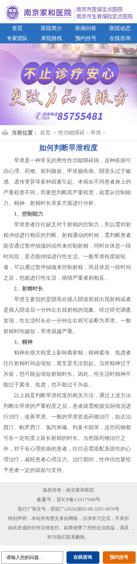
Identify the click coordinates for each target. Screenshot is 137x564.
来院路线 (51, 38)
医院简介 (51, 28)
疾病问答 (85, 28)
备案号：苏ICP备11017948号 (68, 499)
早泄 (95, 132)
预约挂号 (85, 38)
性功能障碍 (71, 132)
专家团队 (17, 38)
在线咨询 (120, 38)
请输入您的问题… (25, 557)
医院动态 (120, 28)
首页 (17, 28)
